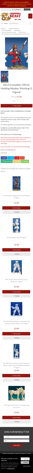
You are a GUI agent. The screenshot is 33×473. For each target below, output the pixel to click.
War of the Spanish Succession (9, 32)
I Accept (26, 459)
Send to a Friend (7, 161)
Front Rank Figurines (6, 30)
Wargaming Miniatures (14, 28)
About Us (24, 453)
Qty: (14, 101)
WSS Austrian (22, 32)
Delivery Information (8, 453)
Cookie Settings (26, 466)
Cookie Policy (11, 468)
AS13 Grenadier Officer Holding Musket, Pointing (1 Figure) (16, 34)
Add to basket (17, 208)
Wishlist (17, 161)
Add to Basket (17, 105)
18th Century (17, 30)
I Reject (26, 462)
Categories (3, 28)
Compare (25, 161)
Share (4, 158)
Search (30, 23)
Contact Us (23, 5)
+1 (23, 158)
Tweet (11, 158)
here (28, 146)
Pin (17, 158)
